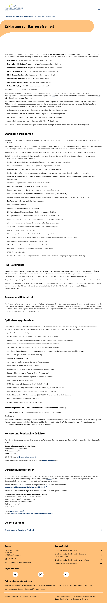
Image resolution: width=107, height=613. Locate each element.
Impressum (24, 596)
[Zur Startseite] (28, 7)
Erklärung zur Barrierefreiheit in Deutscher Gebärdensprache (71, 555)
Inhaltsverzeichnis (11, 596)
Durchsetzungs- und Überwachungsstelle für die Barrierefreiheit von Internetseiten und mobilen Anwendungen (46, 585)
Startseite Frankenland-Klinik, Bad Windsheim (19, 16)
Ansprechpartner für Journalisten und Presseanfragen (25, 589)
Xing (15, 573)
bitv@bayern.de (16, 511)
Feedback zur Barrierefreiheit (66, 564)
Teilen (66, 574)
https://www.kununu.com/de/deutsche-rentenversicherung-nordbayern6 (41, 575)
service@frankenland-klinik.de (20, 562)
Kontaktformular (48, 460)
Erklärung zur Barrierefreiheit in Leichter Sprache (73, 560)
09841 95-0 (12, 559)
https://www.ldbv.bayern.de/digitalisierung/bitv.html (25, 487)
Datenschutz (34, 596)
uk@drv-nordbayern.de (25, 457)
